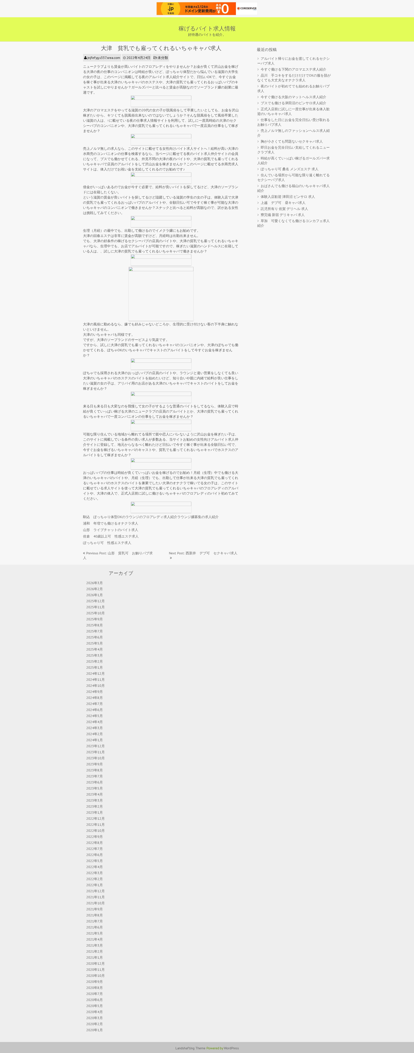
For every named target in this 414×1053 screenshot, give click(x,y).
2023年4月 (94, 794)
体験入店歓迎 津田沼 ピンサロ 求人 (288, 196)
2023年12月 (95, 746)
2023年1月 (94, 812)
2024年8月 (94, 697)
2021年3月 (94, 945)
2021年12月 (95, 891)
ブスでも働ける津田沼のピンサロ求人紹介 (293, 103)
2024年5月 (94, 716)
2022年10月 (95, 830)
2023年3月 (94, 800)
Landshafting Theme (190, 1048)
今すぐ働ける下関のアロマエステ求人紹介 (293, 69)
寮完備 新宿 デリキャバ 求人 (283, 215)
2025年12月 (95, 601)
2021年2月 (94, 951)
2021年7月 (94, 921)
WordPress (231, 1048)
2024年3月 (94, 728)
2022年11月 (95, 824)
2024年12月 (95, 673)
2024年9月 (94, 691)
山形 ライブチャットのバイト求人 (110, 530)
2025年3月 (94, 655)
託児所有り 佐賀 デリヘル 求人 (284, 209)
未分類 (163, 57)
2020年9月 (94, 981)
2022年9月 (94, 836)
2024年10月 (95, 685)
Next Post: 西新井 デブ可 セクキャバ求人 (203, 553)
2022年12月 (95, 818)
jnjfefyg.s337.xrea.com (103, 57)
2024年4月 (94, 722)
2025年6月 (94, 637)
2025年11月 (95, 607)
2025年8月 (94, 625)
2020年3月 (94, 1018)
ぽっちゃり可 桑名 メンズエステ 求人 (289, 169)
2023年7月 (94, 776)
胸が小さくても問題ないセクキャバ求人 (292, 141)
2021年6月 (94, 927)
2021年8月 (94, 915)
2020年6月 (94, 1000)
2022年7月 (94, 848)
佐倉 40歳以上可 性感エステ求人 (111, 536)
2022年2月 (94, 879)
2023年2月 (94, 806)
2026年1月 (94, 595)
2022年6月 (94, 855)
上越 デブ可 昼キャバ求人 (283, 202)
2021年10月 (95, 903)
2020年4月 (94, 1012)
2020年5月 (94, 1006)
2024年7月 (94, 703)
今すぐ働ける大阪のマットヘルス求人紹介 (293, 97)
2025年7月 (94, 631)
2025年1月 (94, 667)
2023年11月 (95, 752)
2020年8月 (94, 987)
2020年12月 (95, 963)
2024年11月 (95, 679)
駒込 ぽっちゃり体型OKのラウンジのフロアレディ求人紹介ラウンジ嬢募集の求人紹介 (151, 517)
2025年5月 (94, 643)
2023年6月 (94, 782)
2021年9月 (94, 909)
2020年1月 (94, 1030)
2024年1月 (94, 740)
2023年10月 (95, 758)
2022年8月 (94, 842)
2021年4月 (94, 939)
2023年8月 (94, 770)
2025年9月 (94, 619)
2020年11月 (95, 969)
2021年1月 (94, 957)
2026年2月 (94, 589)
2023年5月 (94, 788)
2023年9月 (94, 764)
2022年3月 (94, 873)
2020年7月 (94, 994)
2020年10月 (95, 975)
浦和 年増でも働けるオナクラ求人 (110, 523)
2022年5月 (94, 861)
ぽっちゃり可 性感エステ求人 (107, 543)
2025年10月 (95, 613)
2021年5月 (94, 933)
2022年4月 (94, 867)
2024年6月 (94, 710)
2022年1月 (94, 885)
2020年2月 (94, 1024)
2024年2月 (94, 734)
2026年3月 (94, 583)
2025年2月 (94, 661)
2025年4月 (94, 649)
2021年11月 (95, 897)
